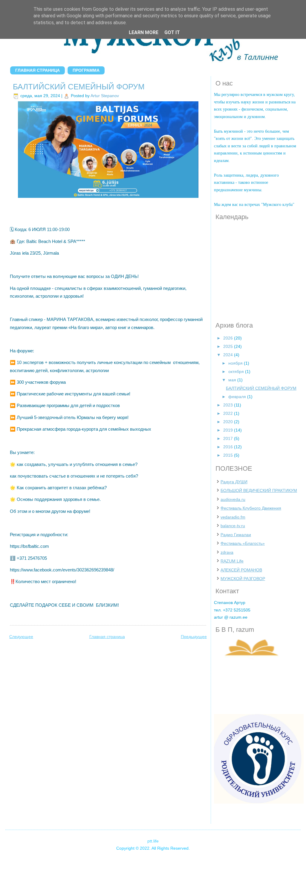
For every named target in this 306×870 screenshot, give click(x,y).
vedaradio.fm (233, 517)
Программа (86, 70)
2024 (228, 354)
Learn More (143, 32)
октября (236, 371)
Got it (172, 32)
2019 (228, 430)
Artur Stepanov (105, 95)
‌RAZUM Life (232, 561)
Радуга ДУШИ (234, 481)
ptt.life (153, 841)
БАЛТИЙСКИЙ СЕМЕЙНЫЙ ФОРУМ (79, 86)
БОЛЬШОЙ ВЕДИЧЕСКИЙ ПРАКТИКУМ (259, 490)
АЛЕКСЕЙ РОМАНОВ (241, 570)
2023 (228, 405)
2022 (228, 413)
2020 (228, 421)
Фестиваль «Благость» (243, 543)
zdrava (227, 552)
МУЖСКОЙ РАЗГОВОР (243, 578)
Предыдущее (194, 636)
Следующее (21, 636)
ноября (236, 363)
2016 (228, 446)
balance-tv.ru (233, 525)
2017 (228, 438)
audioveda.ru (233, 499)
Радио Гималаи (236, 534)
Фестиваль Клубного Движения (251, 508)
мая (232, 379)
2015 (228, 455)
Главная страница (37, 70)
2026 (228, 338)
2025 (228, 346)
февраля (237, 396)
